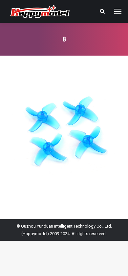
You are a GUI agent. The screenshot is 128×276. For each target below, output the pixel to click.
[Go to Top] (117, 265)
